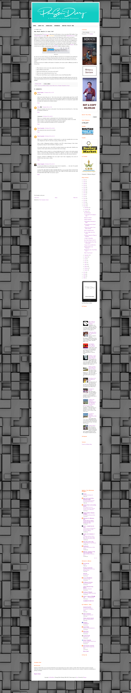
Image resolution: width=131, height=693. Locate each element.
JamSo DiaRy (86, 627)
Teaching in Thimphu (87, 592)
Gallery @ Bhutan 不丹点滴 (89, 596)
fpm (77, 677)
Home (56, 197)
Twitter (68, 85)
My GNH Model (87, 212)
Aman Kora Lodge (86, 579)
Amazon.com (46, 34)
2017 (84, 196)
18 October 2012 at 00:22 (48, 116)
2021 (84, 189)
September (87, 255)
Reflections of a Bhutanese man (88, 519)
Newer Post (36, 197)
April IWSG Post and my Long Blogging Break (89, 569)
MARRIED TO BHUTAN (88, 601)
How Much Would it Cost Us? (90, 240)
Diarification (85, 546)
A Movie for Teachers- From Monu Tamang (89, 228)
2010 (84, 274)
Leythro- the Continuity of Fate (88, 534)
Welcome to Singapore (87, 588)
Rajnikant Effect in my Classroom (88, 247)
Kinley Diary (86, 631)
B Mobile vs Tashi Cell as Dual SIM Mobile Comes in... (92, 357)
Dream (84, 564)
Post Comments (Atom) (44, 199)
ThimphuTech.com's (39, 35)
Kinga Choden (40, 92)
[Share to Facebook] (48, 83)
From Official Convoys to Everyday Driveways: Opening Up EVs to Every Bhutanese (89, 508)
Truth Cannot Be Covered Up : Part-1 (89, 554)
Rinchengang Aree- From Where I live (90, 250)
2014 (84, 202)
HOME (34, 25)
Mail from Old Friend (87, 583)
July (85, 258)
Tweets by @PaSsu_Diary (87, 444)
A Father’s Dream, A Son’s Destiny (89, 542)
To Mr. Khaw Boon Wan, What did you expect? (92, 333)
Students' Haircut (92, 425)
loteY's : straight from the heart (88, 526)
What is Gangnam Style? (89, 230)
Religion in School (87, 217)
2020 (84, 191)
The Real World (86, 635)
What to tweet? (86, 636)
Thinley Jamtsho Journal (88, 618)
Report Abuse (37, 674)
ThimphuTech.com (71, 35)
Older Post (75, 197)
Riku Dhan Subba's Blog (88, 541)
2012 (84, 205)
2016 (84, 198)
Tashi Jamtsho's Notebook (88, 645)
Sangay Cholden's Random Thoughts (88, 513)
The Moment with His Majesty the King (92, 379)
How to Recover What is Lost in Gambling (92, 322)
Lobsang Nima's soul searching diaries (89, 505)
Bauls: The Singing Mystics (88, 619)
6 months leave (86, 574)
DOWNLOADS (49, 25)
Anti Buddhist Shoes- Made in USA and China (92, 345)
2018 (84, 194)
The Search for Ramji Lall (88, 495)
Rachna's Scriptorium (87, 568)
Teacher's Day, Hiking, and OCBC (89, 593)
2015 (84, 200)
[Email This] (44, 83)
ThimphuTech (64, 85)
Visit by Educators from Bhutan (88, 587)
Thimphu (59, 85)
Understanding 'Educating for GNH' (90, 222)
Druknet (72, 44)
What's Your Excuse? (88, 252)
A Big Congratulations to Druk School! (89, 548)
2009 (84, 276)
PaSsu (38, 107)
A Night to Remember (88, 238)
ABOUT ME (41, 25)
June (86, 260)
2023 (84, 185)
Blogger (84, 677)
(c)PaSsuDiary (51, 677)
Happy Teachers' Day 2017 (88, 614)
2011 (84, 272)
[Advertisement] (89, 467)
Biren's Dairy (86, 651)
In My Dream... (86, 632)
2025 (84, 181)
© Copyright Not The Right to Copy (90, 215)
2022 (84, 187)
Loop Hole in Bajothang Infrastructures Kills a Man (92, 415)
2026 (84, 179)
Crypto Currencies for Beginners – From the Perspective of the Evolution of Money (89, 529)
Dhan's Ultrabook (87, 613)
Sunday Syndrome (87, 219)
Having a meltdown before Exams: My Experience (89, 642)
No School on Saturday (91, 389)
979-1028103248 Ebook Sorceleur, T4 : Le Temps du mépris (88, 609)
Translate (91, 34)
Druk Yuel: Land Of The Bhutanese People (88, 499)
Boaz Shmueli (51, 35)
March (86, 266)
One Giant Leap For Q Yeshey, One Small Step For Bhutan (89, 501)
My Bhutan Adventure (88, 582)
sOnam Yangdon (40, 164)
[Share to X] (47, 83)
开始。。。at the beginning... (88, 597)
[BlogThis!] (45, 83)
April (86, 264)
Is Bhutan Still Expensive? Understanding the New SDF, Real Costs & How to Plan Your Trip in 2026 (89, 402)
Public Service (55, 85)
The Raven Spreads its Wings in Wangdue (90, 236)
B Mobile (44, 85)
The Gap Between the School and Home (90, 225)
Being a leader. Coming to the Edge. (88, 647)
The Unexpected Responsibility (89, 515)
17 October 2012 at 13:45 (47, 107)
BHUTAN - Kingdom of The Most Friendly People (89, 552)
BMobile (56, 46)
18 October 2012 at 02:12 (50, 164)
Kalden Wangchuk (87, 640)
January (86, 270)
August (86, 257)
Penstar (84, 494)
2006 (84, 277)
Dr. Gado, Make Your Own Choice (89, 233)
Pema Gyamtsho (40, 128)
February (86, 268)
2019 (84, 192)
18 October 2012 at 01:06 (50, 128)
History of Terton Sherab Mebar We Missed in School (92, 367)
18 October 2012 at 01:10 (50, 136)
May (86, 262)
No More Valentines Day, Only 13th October (90, 242)
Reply (38, 103)
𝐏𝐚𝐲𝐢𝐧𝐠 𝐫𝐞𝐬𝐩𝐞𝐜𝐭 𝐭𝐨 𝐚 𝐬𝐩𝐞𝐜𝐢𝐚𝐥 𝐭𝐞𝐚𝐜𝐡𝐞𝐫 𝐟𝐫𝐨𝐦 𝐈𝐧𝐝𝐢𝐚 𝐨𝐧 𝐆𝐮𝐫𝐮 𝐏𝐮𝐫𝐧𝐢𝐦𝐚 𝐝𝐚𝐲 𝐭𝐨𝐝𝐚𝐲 (88, 521)
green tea (85, 573)
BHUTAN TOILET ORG (68, 25)
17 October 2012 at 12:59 (49, 92)
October (86, 211)
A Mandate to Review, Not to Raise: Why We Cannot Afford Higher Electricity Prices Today (89, 537)
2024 (84, 183)
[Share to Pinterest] (49, 83)
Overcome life (86, 563)
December (87, 207)
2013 (84, 204)
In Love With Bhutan (87, 578)
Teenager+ (85, 622)
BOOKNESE (57, 25)
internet (50, 85)
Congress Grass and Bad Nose (90, 245)
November (87, 209)
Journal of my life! (87, 607)
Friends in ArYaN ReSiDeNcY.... (89, 628)
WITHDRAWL (86, 623)
